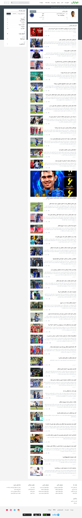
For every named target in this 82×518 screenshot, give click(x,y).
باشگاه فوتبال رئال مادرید (44, 487)
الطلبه (43, 13)
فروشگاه (49, 510)
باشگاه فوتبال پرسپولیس (58, 487)
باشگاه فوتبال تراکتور (59, 491)
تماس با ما (67, 510)
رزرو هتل (75, 503)
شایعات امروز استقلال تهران (15, 493)
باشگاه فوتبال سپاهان (59, 493)
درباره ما (71, 510)
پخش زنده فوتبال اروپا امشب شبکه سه (13, 487)
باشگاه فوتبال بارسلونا (45, 489)
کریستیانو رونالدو (31, 489)
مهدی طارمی (32, 491)
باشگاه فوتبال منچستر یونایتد (44, 491)
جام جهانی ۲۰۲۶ (74, 487)
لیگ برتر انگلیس (74, 491)
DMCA (54, 510)
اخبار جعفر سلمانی (73, 25)
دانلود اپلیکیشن (60, 510)
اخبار (62, 2)
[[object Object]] (32, 15)
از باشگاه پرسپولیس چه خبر (15, 491)
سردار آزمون (32, 493)
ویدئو (58, 2)
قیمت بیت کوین (74, 501)
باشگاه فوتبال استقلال (59, 489)
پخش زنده (53, 2)
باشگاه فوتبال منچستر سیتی (44, 493)
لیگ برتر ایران (74, 489)
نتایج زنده (67, 2)
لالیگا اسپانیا (75, 493)
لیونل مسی (33, 487)
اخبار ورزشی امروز (17, 489)
